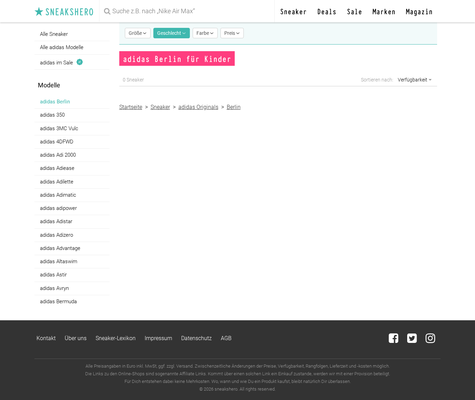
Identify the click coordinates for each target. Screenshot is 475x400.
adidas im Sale (58, 62)
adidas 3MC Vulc (59, 128)
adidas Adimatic (58, 195)
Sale (354, 11)
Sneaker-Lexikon (116, 338)
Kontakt (46, 338)
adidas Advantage (60, 248)
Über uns (76, 338)
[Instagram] (430, 340)
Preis (230, 33)
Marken (383, 11)
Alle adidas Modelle (61, 47)
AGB (226, 338)
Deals (326, 11)
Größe (136, 33)
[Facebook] (394, 340)
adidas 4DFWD (56, 142)
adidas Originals (198, 107)
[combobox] (188, 11)
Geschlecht (169, 33)
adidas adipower (58, 208)
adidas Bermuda (58, 301)
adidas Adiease (57, 168)
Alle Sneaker (54, 34)
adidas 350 (52, 115)
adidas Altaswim (58, 261)
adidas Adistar (56, 221)
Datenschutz (196, 338)
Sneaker (293, 11)
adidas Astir (53, 275)
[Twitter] (412, 340)
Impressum (158, 338)
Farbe (203, 33)
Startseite (130, 107)
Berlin (234, 107)
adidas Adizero (56, 235)
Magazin (419, 11)
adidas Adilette (56, 182)
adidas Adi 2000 (58, 155)
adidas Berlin (55, 102)
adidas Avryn (54, 288)
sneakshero (67, 11)
